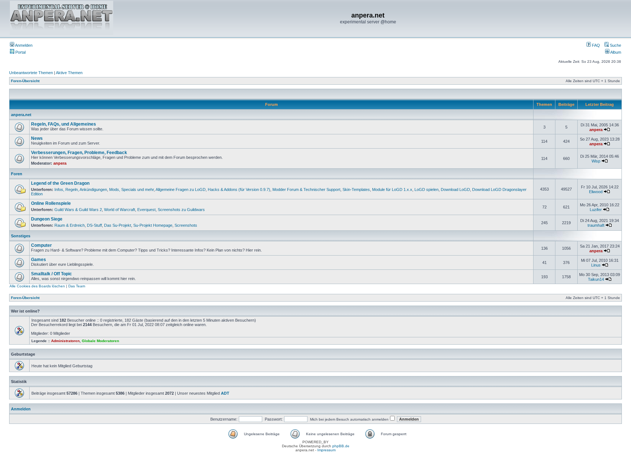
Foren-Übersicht (25, 81)
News (37, 138)
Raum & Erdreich (69, 225)
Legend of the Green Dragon (60, 183)
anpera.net (21, 114)
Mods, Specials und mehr (131, 189)
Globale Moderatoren (100, 341)
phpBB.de (340, 446)
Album (615, 52)
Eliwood (596, 191)
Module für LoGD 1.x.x (392, 189)
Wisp (596, 161)
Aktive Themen (69, 72)
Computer (41, 245)
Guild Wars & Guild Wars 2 (78, 209)
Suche (615, 45)
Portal (20, 52)
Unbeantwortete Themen (31, 72)
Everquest (146, 209)
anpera (596, 129)
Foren (16, 174)
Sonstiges (20, 236)
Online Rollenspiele (51, 203)
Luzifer (596, 209)
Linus (596, 265)
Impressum (326, 450)
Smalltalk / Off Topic (51, 273)
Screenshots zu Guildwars (181, 209)
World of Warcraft (119, 209)
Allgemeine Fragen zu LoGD (181, 189)
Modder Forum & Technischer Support (306, 189)
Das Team (76, 286)
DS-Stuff (94, 225)
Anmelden (23, 45)
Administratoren (65, 341)
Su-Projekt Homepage (152, 225)
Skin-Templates (356, 189)
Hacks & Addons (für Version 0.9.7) (239, 189)
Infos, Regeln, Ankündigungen (80, 189)
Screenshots (186, 225)
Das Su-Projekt (117, 225)
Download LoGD (455, 189)
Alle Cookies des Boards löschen (37, 286)
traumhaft (596, 225)
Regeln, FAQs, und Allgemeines (63, 124)
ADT (225, 393)
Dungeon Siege (46, 219)
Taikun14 (596, 279)
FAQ (595, 45)
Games (38, 259)
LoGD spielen (426, 189)
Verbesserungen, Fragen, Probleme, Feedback (79, 152)
